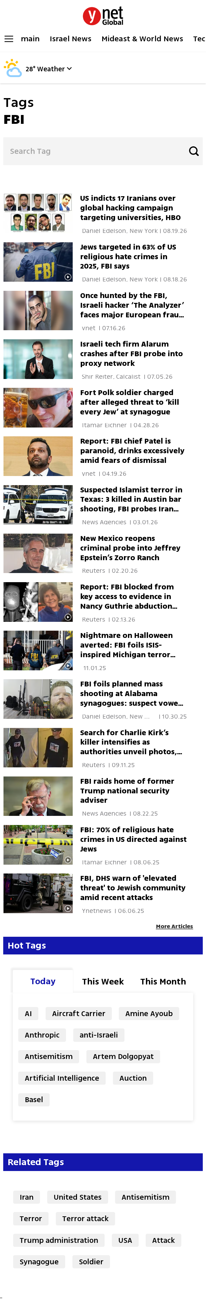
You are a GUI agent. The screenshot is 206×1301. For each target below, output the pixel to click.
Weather (51, 69)
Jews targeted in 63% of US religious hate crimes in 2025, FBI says (128, 256)
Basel (34, 1099)
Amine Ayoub (149, 1013)
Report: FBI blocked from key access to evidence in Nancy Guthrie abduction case (127, 601)
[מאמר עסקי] (41, 359)
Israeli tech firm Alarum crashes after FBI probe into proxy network (131, 354)
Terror (31, 1218)
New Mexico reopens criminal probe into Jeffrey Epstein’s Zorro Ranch (130, 548)
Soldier (91, 1261)
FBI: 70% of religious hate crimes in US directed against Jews (133, 839)
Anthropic (42, 1034)
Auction (133, 1078)
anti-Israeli (99, 1034)
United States (78, 1197)
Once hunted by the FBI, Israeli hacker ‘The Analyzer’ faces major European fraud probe (132, 310)
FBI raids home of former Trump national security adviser (127, 791)
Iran (27, 1197)
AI (28, 1013)
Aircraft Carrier (78, 1013)
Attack (163, 1240)
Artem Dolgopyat (123, 1056)
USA (125, 1240)
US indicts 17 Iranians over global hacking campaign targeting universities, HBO (130, 208)
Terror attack (85, 1218)
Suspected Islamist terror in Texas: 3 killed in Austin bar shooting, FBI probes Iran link (131, 504)
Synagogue (39, 1261)
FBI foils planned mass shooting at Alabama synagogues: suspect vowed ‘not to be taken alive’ (131, 698)
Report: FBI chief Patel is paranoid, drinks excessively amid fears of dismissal (132, 451)
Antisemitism (49, 1056)
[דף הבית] (103, 13)
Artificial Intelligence (62, 1078)
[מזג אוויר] (13, 75)
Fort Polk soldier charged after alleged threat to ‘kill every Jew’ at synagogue (129, 402)
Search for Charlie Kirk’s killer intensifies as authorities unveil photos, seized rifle (128, 747)
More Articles (174, 926)
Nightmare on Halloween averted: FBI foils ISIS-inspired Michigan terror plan (126, 650)
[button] (69, 68)
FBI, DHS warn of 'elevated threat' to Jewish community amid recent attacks (133, 888)
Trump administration (59, 1240)
